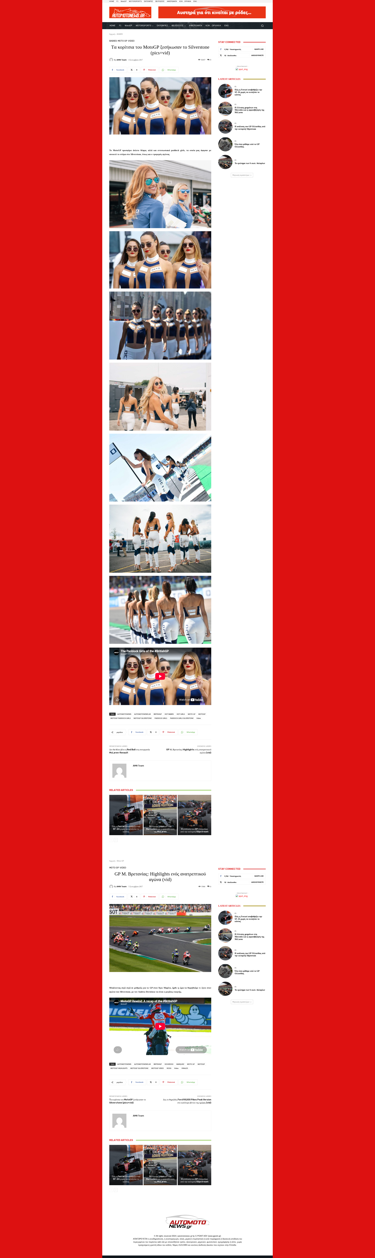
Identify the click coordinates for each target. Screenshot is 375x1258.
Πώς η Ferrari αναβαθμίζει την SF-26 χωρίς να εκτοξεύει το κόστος (126, 829)
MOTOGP (202, 714)
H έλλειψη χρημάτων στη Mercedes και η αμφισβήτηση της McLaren (160, 829)
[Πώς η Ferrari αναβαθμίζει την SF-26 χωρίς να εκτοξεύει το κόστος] (126, 815)
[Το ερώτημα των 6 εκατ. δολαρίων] (225, 162)
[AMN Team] (111, 60)
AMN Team (122, 60)
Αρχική (112, 34)
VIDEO (131, 41)
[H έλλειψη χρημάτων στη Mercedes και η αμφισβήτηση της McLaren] (160, 815)
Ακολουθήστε (257, 55)
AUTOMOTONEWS (124, 714)
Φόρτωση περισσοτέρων (240, 175)
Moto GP (122, 41)
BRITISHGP (158, 714)
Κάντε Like (259, 49)
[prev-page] (111, 840)
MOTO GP (191, 714)
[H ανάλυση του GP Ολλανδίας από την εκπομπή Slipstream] (194, 815)
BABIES (120, 34)
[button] (262, 25)
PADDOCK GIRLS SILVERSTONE (182, 718)
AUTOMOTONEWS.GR (142, 714)
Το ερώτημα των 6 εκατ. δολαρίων (250, 163)
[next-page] (116, 840)
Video (198, 718)
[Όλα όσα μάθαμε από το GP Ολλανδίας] (225, 144)
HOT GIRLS (181, 714)
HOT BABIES (169, 714)
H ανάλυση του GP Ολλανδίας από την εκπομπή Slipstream (194, 830)
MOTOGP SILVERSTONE (143, 718)
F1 (125, 823)
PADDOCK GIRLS (161, 718)
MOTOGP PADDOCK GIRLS (120, 718)
